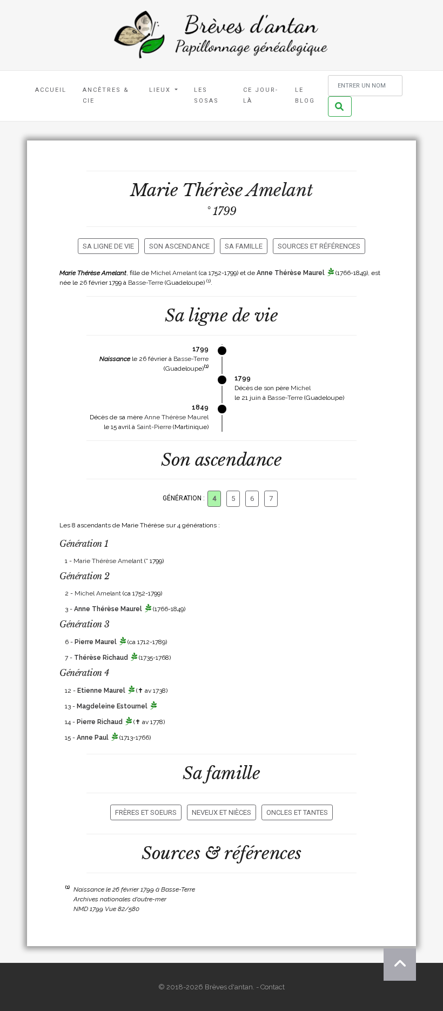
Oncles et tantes (297, 812)
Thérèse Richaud (101, 657)
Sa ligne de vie (108, 246)
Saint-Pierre (154, 427)
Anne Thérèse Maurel (291, 273)
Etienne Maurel (101, 690)
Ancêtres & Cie (106, 95)
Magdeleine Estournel (112, 706)
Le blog (305, 95)
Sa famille (244, 246)
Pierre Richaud (100, 722)
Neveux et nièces (221, 812)
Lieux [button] (161, 89)
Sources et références (319, 246)
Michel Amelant (174, 273)
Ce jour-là (260, 95)
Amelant (279, 190)
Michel (301, 388)
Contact (272, 987)
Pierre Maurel (96, 642)
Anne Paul (93, 737)
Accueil (50, 89)
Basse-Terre (145, 282)
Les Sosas (206, 95)
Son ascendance (179, 246)
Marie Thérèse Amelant (108, 561)
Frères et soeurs (146, 812)
